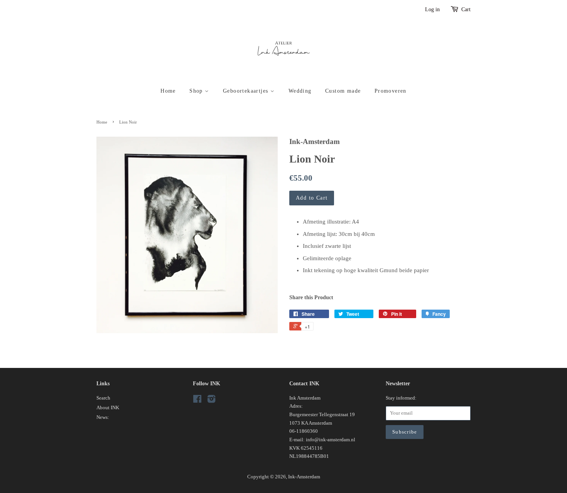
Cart (466, 9)
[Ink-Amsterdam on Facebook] (197, 400)
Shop (197, 91)
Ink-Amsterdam (304, 476)
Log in (432, 9)
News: (102, 417)
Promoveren (391, 91)
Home (168, 91)
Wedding (300, 91)
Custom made (343, 91)
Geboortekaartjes (246, 91)
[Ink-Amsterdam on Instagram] (211, 400)
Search (103, 398)
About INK (107, 407)
